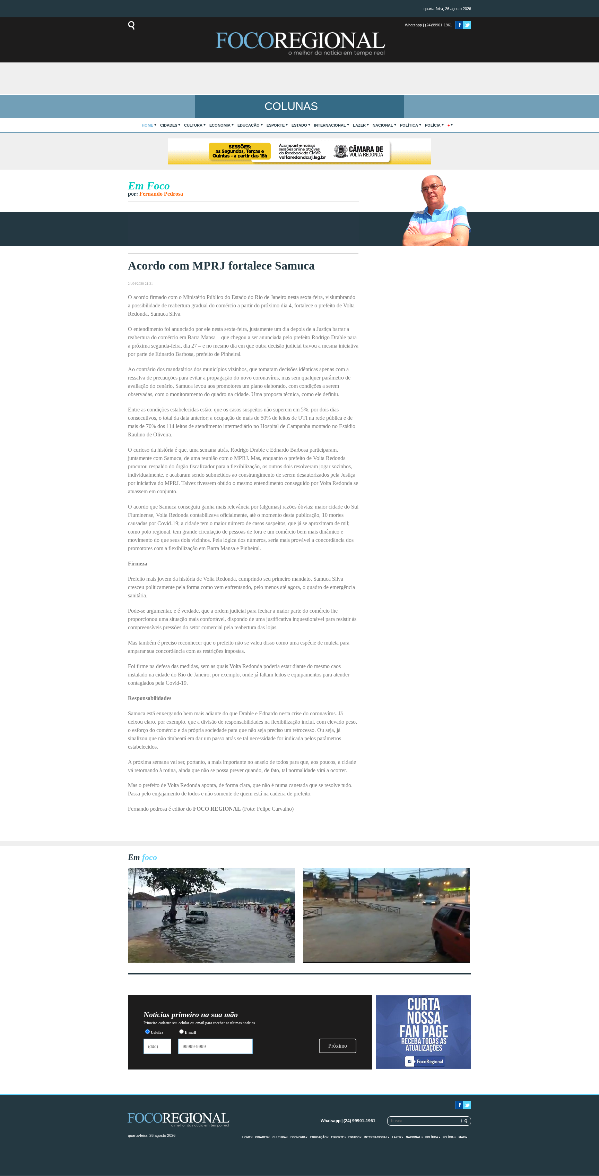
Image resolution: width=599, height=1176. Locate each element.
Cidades (168, 125)
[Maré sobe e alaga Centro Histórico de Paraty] (211, 961)
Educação (248, 125)
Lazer (359, 125)
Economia (220, 125)
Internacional (330, 125)
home (147, 125)
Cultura (193, 125)
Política (409, 125)
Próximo (337, 1046)
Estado (299, 125)
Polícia (433, 125)
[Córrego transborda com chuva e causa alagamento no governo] (386, 961)
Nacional (383, 125)
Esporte (276, 125)
